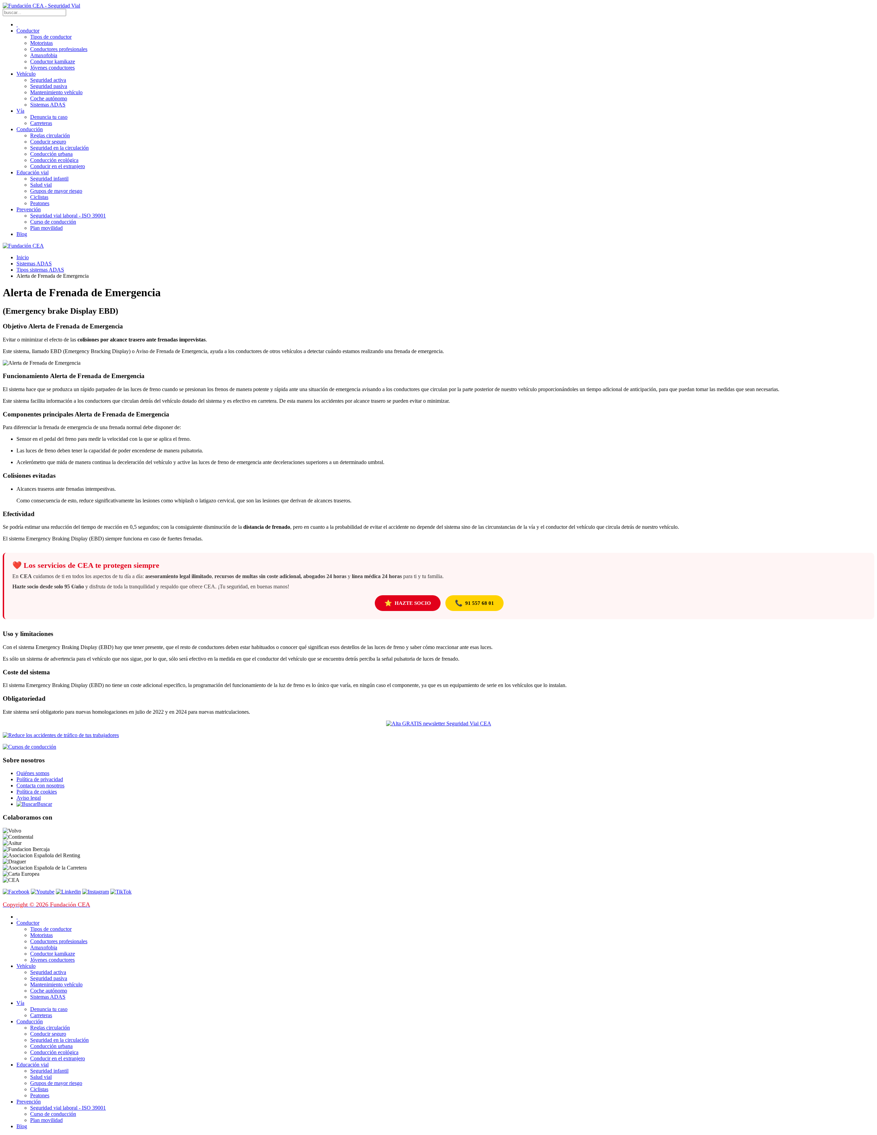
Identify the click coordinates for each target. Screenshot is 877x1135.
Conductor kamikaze (52, 61)
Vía (20, 111)
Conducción (29, 129)
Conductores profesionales (58, 49)
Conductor (27, 31)
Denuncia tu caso (48, 117)
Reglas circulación (50, 135)
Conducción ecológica (54, 160)
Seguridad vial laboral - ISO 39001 (68, 216)
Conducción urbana (51, 154)
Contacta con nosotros (40, 785)
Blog (21, 234)
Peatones (39, 203)
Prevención (28, 209)
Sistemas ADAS (47, 105)
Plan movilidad (46, 228)
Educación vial (32, 172)
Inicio (22, 257)
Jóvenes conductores (52, 68)
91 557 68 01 (474, 603)
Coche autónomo (48, 98)
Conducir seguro (48, 142)
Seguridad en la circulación (59, 148)
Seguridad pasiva (48, 86)
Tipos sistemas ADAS (40, 270)
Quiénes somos (32, 773)
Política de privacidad (39, 779)
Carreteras (41, 123)
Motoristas (41, 43)
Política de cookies (36, 792)
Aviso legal (28, 798)
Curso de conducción (53, 222)
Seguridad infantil (49, 179)
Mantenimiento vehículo (56, 92)
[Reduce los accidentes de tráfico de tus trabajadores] (438, 735)
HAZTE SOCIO (407, 603)
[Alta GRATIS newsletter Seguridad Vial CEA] (438, 723)
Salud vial (41, 185)
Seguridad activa (48, 80)
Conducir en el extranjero (57, 166)
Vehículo (26, 74)
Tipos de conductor (51, 37)
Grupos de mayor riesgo (56, 191)
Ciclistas (39, 197)
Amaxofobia (43, 55)
